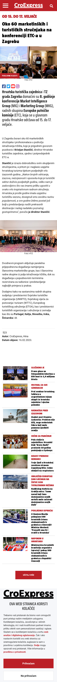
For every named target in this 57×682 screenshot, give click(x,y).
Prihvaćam (28, 663)
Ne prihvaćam (28, 675)
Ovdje (37, 645)
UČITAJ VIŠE (28, 575)
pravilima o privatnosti (14, 652)
